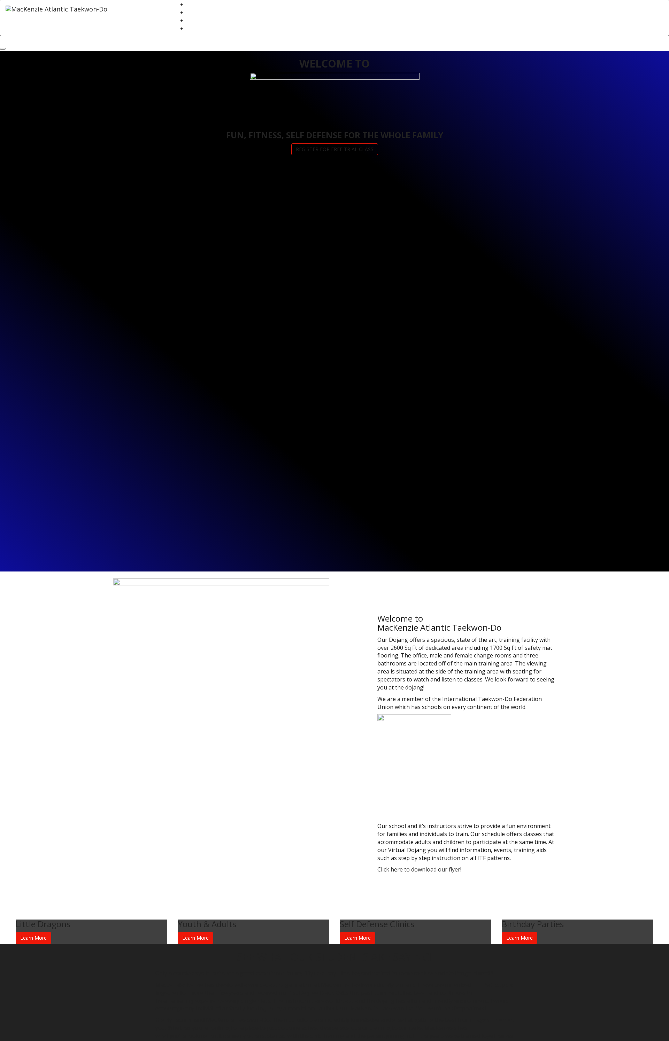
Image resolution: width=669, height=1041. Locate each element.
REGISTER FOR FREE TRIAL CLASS (335, 149)
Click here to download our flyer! (419, 869)
